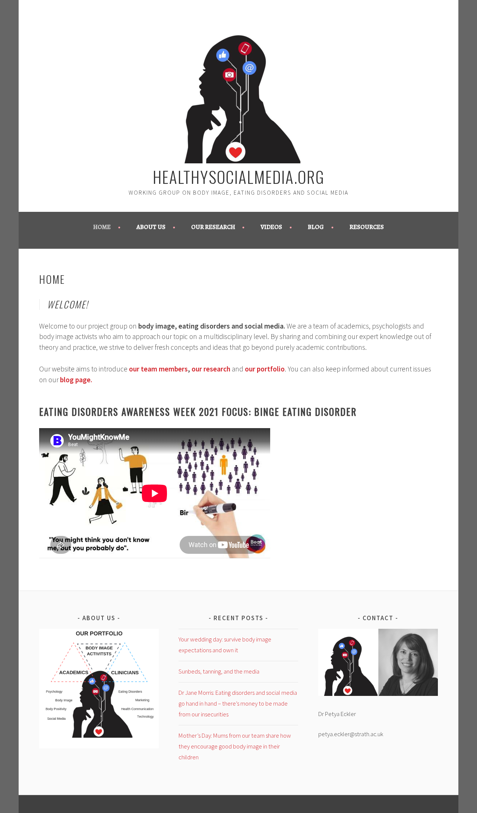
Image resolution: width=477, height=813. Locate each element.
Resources (367, 227)
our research (211, 368)
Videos (271, 227)
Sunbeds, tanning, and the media (219, 671)
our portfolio (265, 368)
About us (150, 227)
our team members (158, 368)
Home (102, 227)
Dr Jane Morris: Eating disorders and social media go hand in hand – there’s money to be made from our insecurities (238, 703)
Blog (316, 227)
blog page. (76, 379)
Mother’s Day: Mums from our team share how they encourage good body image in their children (235, 746)
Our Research (213, 227)
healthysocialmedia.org (239, 176)
